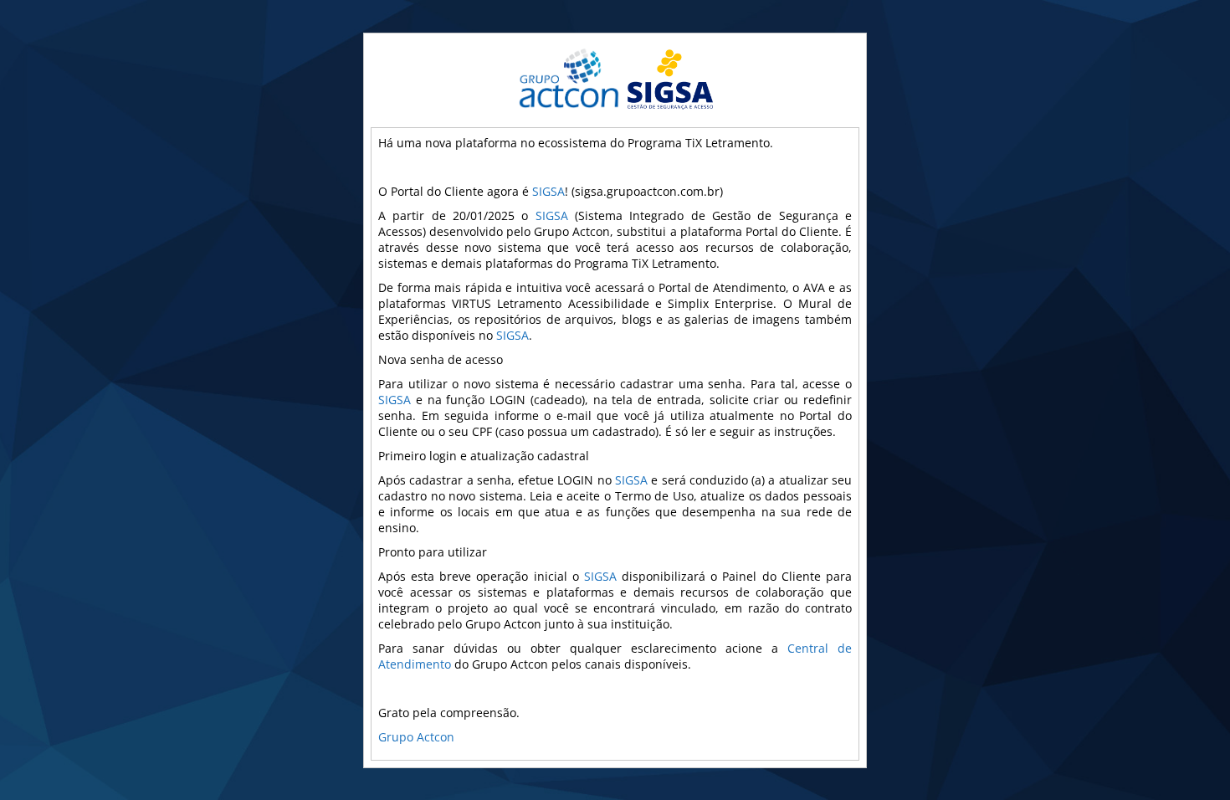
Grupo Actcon (416, 737)
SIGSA (548, 191)
